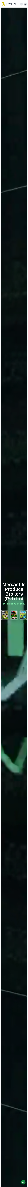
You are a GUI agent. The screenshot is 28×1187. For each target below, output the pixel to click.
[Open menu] (25, 4)
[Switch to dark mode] (21, 4)
